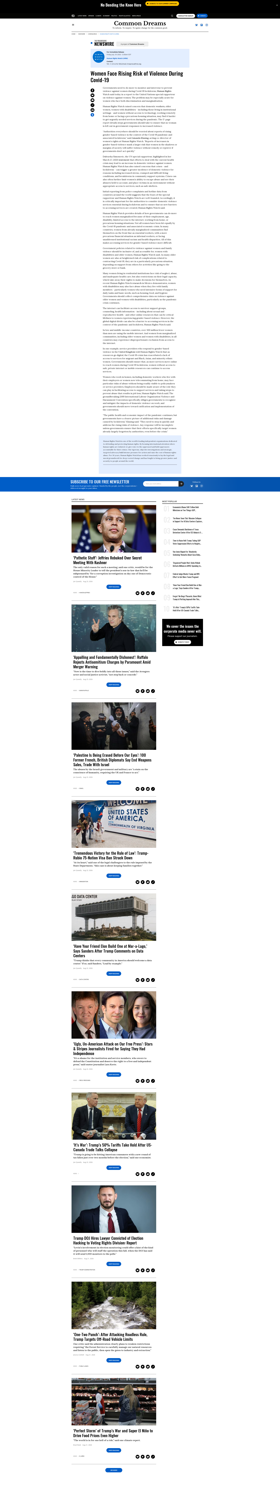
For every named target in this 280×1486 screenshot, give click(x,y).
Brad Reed (77, 1445)
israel (81, 788)
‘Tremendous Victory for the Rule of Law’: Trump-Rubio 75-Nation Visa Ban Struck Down (111, 855)
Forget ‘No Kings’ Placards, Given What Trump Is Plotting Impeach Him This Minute (187, 598)
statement (124, 159)
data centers (84, 979)
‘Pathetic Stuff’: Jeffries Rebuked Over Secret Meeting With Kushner (107, 560)
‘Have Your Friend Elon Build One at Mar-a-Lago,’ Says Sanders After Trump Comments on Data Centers (110, 950)
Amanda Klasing (140, 138)
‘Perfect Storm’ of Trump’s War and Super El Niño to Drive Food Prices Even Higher (113, 1433)
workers (160, 106)
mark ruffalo (84, 690)
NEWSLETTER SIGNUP (185, 16)
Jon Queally (77, 581)
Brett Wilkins (78, 1259)
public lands (83, 1366)
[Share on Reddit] (148, 593)
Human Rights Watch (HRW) (109, 34)
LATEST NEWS (82, 16)
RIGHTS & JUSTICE (124, 16)
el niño (81, 1456)
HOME (73, 34)
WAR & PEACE (136, 16)
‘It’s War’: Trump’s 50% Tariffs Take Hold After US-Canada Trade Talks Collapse (112, 1147)
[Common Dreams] (73, 15)
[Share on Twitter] (92, 95)
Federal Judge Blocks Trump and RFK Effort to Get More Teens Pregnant (186, 575)
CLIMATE (98, 16)
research (137, 283)
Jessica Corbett (78, 1355)
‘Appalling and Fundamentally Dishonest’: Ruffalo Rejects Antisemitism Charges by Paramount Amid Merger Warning (112, 661)
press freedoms (84, 1080)
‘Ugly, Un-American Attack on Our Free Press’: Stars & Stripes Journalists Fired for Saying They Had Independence (113, 1048)
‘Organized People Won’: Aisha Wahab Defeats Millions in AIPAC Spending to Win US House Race (187, 564)
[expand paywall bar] (277, 5)
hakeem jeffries (84, 592)
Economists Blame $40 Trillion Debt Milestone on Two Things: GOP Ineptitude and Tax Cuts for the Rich (186, 509)
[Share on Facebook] (92, 90)
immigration (83, 881)
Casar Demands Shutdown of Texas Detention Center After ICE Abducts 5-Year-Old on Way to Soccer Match (187, 531)
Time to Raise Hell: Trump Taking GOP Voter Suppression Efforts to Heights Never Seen (187, 542)
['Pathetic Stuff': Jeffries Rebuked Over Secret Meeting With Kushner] (114, 528)
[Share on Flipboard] (143, 593)
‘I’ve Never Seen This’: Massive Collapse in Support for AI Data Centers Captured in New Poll (188, 520)
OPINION (91, 16)
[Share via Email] (92, 100)
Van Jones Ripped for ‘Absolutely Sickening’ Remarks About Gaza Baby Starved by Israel (186, 553)
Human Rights (164, 91)
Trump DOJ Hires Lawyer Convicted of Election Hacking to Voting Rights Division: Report (108, 1240)
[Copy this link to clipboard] (92, 105)
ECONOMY (106, 16)
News (75, 592)
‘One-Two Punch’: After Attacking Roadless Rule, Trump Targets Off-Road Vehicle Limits (110, 1336)
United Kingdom (126, 351)
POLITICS (114, 16)
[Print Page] (92, 110)
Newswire (81, 34)
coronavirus (92, 34)
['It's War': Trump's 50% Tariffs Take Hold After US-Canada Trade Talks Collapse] (114, 1116)
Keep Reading (114, 587)
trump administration (87, 1270)
